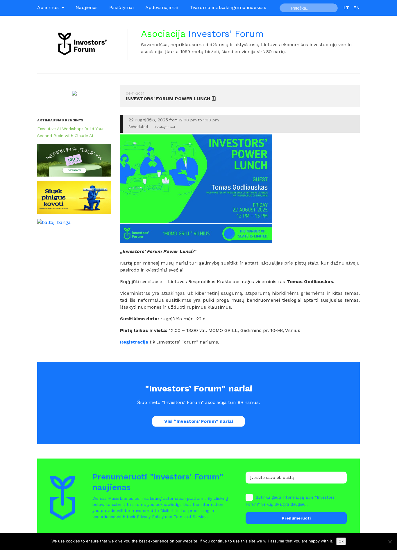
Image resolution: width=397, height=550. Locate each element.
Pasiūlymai (121, 7)
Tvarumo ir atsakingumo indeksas (228, 7)
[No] (390, 541)
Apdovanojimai (161, 7)
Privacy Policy (150, 516)
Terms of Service (190, 516)
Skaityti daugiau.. (291, 504)
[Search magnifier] (286, 7)
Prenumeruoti (296, 518)
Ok (341, 541)
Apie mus (48, 7)
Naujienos (87, 7)
